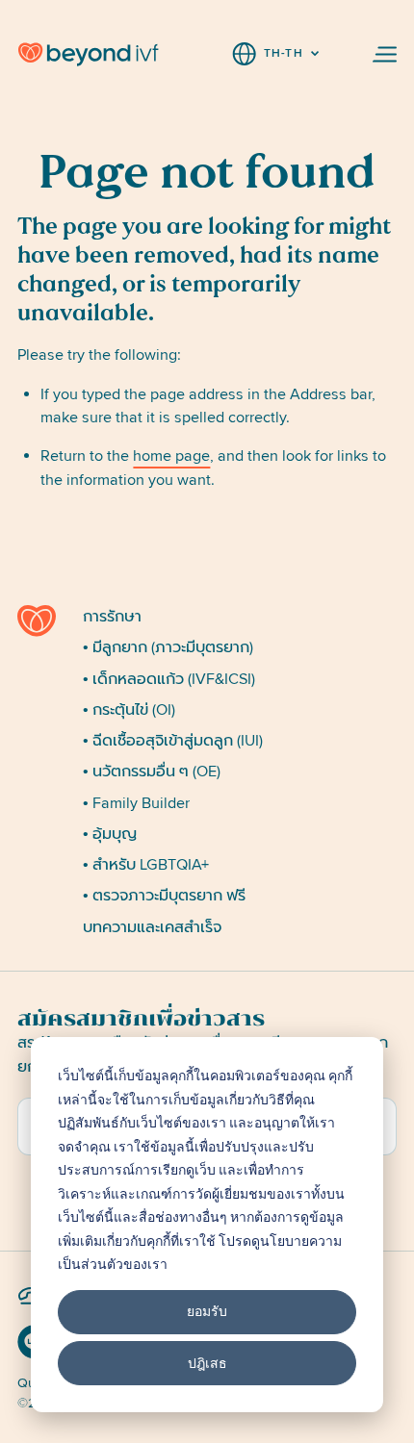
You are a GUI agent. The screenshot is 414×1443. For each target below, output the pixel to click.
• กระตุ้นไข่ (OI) (129, 710)
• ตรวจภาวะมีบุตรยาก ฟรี (164, 895)
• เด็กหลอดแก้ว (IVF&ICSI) (169, 679)
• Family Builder (136, 803)
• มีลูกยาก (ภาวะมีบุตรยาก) (168, 647)
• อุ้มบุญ (110, 834)
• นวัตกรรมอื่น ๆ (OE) (151, 771)
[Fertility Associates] (42, 621)
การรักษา (112, 616)
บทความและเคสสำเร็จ (152, 927)
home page (171, 456)
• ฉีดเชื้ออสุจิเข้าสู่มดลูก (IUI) (173, 740)
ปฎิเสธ (207, 1362)
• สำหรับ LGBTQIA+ (146, 864)
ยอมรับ (207, 1311)
